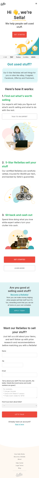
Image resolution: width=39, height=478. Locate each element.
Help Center (19, 463)
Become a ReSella (19, 457)
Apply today (19, 311)
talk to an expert (19, 116)
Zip (3, 361)
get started (19, 34)
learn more (19, 268)
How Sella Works (19, 454)
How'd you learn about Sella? (12, 402)
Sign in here (19, 424)
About (19, 459)
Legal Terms (19, 465)
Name (4, 351)
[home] (3, 4)
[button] (36, 3)
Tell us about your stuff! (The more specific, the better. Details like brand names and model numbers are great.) (18, 383)
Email (4, 371)
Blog (19, 468)
